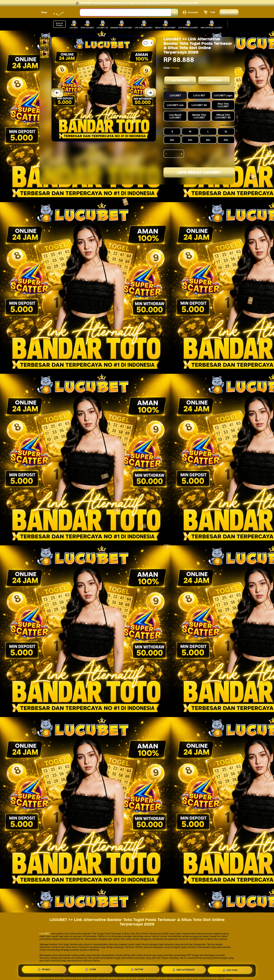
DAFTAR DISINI (180, 80)
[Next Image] (150, 92)
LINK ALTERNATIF (185, 970)
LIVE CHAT (232, 970)
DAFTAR (139, 970)
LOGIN (92, 970)
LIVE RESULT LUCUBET (199, 172)
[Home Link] (63, 12)
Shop (44, 12)
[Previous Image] (57, 92)
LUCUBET (44, 933)
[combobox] (125, 12)
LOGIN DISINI (214, 80)
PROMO (46, 970)
